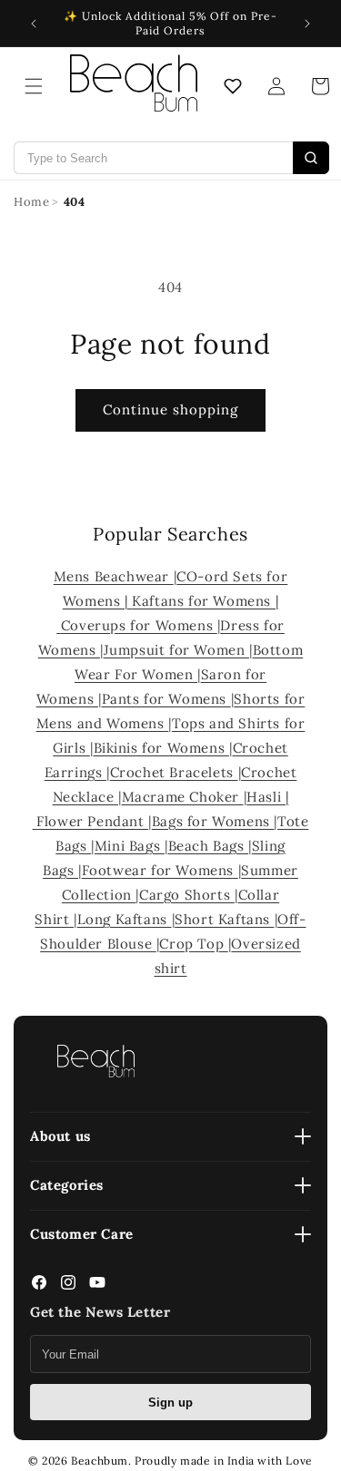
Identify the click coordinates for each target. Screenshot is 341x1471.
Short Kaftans (224, 919)
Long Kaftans (124, 919)
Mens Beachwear (114, 576)
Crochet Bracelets (174, 772)
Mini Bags (130, 845)
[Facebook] (39, 1286)
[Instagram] (68, 1286)
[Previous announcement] (34, 24)
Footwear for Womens (160, 870)
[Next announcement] (307, 24)
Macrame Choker (183, 796)
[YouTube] (97, 1286)
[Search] (311, 157)
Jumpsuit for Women (176, 649)
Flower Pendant (92, 821)
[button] (34, 86)
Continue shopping (170, 409)
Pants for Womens (166, 698)
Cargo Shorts (187, 894)
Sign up (170, 1402)
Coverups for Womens (139, 625)
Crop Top (193, 943)
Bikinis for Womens (161, 747)
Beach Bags (208, 845)
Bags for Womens (213, 821)
